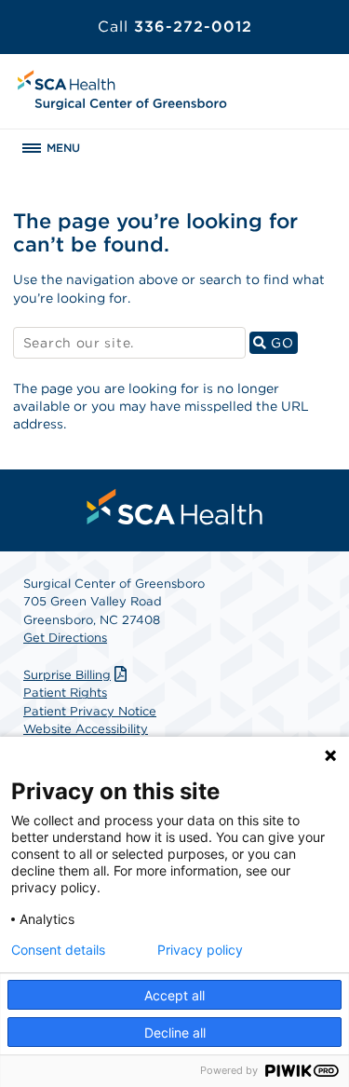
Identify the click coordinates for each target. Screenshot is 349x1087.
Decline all (175, 1032)
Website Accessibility (85, 729)
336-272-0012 (175, 26)
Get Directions (65, 638)
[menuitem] (175, 506)
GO (282, 342)
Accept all (174, 995)
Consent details (58, 950)
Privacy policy (200, 950)
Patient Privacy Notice (89, 711)
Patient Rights (65, 693)
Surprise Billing (67, 675)
